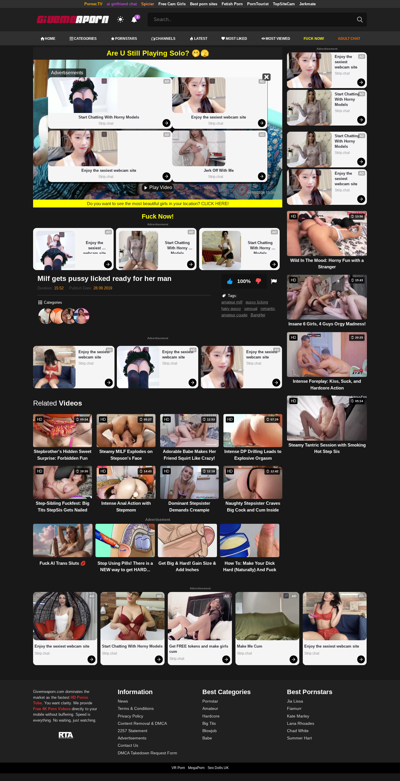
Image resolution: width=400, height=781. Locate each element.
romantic (268, 308)
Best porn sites (203, 4)
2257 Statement (132, 730)
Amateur (210, 708)
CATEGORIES (85, 39)
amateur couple (234, 315)
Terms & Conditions (136, 708)
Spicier (147, 4)
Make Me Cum (249, 646)
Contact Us (128, 745)
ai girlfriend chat (122, 4)
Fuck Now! (314, 39)
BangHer (258, 315)
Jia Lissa (295, 701)
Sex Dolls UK (218, 768)
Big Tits (209, 723)
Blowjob (209, 730)
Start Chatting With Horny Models (108, 117)
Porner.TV (93, 4)
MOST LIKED (236, 39)
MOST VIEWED (278, 39)
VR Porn (178, 768)
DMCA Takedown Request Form (147, 753)
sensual (250, 308)
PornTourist (258, 4)
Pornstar (210, 701)
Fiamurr (294, 708)
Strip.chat (105, 123)
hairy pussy (231, 308)
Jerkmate (307, 4)
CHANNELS (165, 39)
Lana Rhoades (300, 723)
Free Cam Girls (172, 4)
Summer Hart (299, 738)
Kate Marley (298, 716)
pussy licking (257, 302)
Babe (207, 738)
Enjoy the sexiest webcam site (108, 170)
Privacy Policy (130, 716)
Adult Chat (349, 39)
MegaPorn (196, 768)
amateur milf (231, 302)
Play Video (160, 187)
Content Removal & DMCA (142, 723)
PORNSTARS (126, 39)
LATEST (200, 39)
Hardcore (211, 716)
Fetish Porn (232, 4)
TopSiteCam (284, 4)
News (123, 701)
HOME (50, 39)
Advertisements (132, 738)
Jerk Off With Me (219, 170)
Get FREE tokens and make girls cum (199, 649)
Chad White (298, 730)
